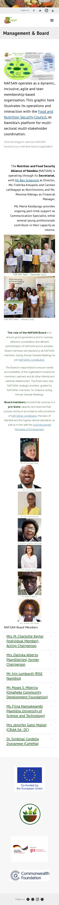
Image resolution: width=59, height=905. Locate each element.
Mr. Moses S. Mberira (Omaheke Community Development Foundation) (27, 692)
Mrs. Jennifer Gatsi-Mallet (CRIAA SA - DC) (26, 727)
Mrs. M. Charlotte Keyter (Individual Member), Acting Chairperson (25, 641)
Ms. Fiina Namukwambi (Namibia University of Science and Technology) (25, 711)
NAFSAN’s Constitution (31, 359)
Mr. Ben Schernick (27, 180)
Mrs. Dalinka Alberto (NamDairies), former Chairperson (22, 660)
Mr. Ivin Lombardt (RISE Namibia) (24, 676)
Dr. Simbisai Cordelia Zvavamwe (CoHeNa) (22, 741)
